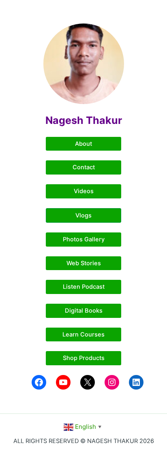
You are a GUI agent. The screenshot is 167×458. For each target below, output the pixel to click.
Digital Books (84, 310)
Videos (84, 191)
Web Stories (83, 263)
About (83, 143)
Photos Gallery (84, 239)
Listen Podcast (84, 286)
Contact (84, 167)
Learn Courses (83, 334)
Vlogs (83, 215)
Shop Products (84, 358)
